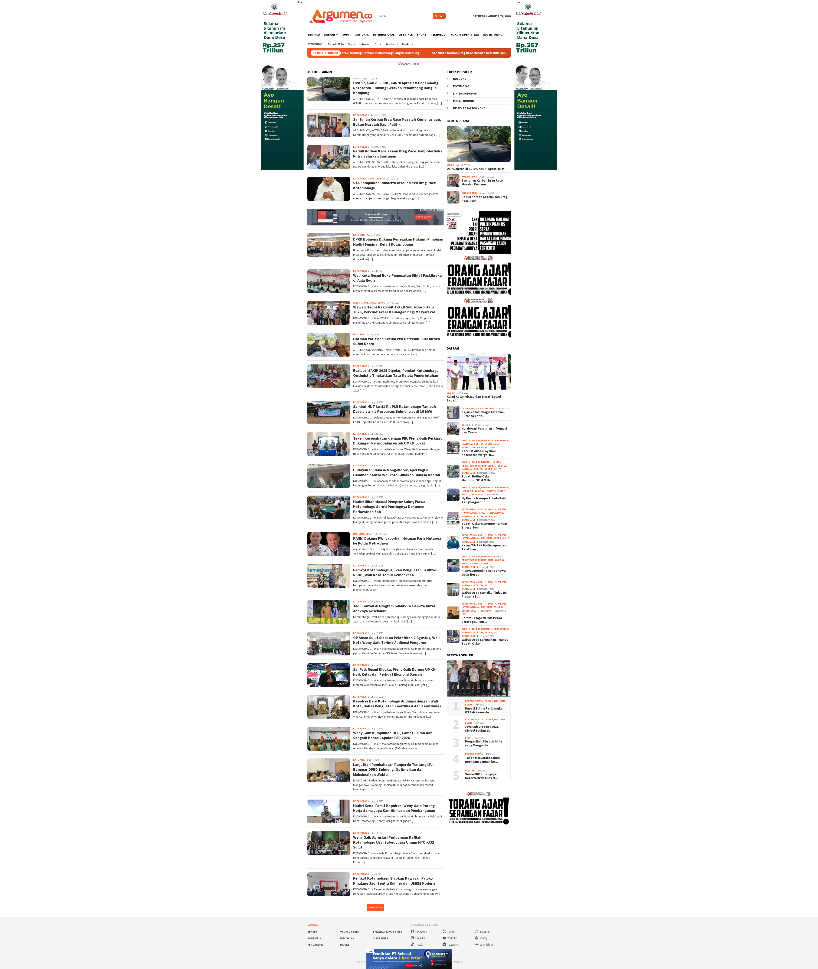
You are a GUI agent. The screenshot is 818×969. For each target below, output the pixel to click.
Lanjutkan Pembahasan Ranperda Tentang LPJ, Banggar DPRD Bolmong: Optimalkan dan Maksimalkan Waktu (393, 769)
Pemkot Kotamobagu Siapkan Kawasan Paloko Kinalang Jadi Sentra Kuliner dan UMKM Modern (394, 881)
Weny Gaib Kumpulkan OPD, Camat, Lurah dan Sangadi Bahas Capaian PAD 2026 (392, 735)
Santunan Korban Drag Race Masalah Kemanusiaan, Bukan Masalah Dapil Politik (411, 53)
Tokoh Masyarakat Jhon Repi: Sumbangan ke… (482, 760)
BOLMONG (359, 235)
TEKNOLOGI (468, 447)
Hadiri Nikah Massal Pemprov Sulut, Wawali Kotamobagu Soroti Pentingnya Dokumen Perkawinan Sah (390, 506)
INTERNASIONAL (500, 440)
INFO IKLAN (347, 938)
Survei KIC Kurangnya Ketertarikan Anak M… (481, 776)
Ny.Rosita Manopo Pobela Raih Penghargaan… (484, 500)
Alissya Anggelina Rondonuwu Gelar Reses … (484, 572)
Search (439, 16)
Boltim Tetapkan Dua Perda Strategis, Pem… (482, 620)
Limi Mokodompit (465, 93)
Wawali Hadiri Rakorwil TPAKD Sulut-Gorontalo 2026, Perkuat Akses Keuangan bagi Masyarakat (394, 309)
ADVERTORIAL (360, 302)
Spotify (483, 938)
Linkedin (420, 938)
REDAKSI (312, 932)
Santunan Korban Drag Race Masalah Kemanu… (482, 182)
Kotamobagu (462, 86)
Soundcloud (487, 944)
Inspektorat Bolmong (469, 108)
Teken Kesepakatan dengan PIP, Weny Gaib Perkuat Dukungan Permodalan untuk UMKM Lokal (397, 441)
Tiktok (419, 944)
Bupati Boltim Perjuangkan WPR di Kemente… (484, 710)
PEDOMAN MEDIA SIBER (387, 932)
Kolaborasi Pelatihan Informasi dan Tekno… (484, 430)
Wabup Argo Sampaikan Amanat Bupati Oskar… (485, 641)
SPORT (488, 443)
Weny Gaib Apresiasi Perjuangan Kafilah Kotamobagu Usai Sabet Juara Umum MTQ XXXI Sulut (393, 842)
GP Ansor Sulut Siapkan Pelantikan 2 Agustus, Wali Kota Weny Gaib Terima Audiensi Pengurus (396, 640)
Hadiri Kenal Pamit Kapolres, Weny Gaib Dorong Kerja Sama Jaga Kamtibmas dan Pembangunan (394, 808)
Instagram (485, 931)
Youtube (452, 938)
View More (375, 907)
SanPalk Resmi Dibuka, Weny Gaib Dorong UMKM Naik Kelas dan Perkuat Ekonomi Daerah (394, 672)
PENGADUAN (315, 945)
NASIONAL (375, 178)
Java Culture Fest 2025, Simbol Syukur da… (482, 728)
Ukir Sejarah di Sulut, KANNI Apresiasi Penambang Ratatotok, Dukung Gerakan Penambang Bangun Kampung (395, 87)
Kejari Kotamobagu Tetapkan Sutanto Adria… (483, 414)
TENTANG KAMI (349, 932)
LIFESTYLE (500, 465)
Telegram (452, 944)
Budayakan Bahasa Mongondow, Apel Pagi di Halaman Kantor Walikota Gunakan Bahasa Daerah (396, 472)
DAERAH (451, 392)
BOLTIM (466, 440)
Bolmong (460, 79)
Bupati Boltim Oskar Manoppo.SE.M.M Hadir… (479, 478)
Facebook (421, 931)
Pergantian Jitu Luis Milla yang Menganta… (483, 743)
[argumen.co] (340, 16)
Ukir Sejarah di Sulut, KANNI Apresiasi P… (477, 169)
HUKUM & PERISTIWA (482, 408)
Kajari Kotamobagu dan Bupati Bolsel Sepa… (474, 398)
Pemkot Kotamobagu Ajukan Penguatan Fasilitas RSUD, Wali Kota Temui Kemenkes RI (395, 572)
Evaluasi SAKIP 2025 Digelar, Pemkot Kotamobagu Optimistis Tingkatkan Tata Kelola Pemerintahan (396, 373)
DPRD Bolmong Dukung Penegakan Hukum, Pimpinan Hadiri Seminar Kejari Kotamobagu (398, 242)
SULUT (357, 78)
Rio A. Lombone (463, 101)
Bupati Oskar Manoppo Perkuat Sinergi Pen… (484, 525)
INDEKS (345, 945)
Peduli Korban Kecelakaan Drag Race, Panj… (484, 199)
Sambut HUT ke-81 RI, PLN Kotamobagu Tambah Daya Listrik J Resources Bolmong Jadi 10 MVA (394, 409)
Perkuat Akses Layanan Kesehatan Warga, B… (479, 453)
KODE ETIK (314, 938)
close (299, 2)
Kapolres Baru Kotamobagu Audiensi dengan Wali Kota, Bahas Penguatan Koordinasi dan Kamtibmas (397, 703)
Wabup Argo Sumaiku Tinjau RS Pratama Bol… (484, 594)
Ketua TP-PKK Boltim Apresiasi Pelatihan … (484, 547)
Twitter (451, 931)
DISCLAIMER (380, 938)
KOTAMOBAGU (361, 115)
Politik (478, 443)
